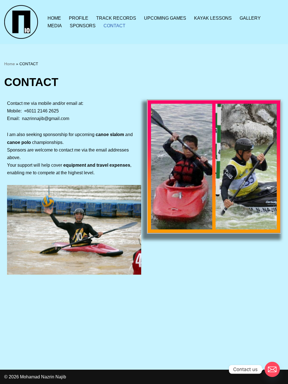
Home (9, 64)
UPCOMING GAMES (165, 18)
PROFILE (78, 18)
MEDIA (55, 25)
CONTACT (114, 25)
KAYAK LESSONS (213, 18)
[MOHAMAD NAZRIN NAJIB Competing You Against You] (21, 22)
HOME (54, 18)
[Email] (272, 369)
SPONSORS (83, 25)
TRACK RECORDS (116, 18)
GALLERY (250, 18)
